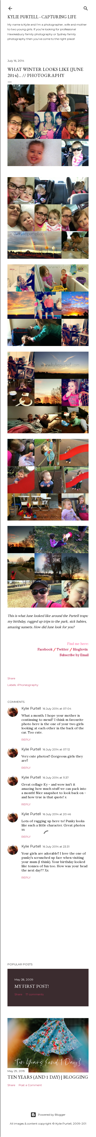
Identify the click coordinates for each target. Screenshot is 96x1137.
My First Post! (31, 986)
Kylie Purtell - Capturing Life (41, 16)
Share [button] (11, 678)
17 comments (35, 994)
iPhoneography (27, 685)
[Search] (86, 7)
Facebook (45, 649)
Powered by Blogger (51, 1114)
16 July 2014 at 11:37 (56, 777)
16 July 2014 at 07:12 (56, 749)
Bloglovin (80, 649)
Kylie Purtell (31, 708)
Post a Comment (30, 1085)
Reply (26, 739)
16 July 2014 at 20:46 (57, 814)
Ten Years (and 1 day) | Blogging (47, 1077)
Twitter (63, 649)
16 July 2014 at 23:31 (56, 846)
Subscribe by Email (74, 655)
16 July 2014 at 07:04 (57, 708)
